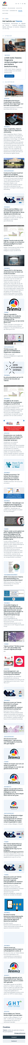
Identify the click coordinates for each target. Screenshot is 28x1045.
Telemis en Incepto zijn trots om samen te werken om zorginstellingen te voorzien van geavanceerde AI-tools (14, 766)
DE (22, 3)
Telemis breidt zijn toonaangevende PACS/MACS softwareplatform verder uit (13, 949)
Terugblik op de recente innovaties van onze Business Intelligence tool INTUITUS (13, 402)
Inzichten (19, 8)
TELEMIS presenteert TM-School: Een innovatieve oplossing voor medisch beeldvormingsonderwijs (12, 477)
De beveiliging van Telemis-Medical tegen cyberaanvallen (13, 1014)
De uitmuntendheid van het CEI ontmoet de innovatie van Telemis (13, 378)
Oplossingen (11, 8)
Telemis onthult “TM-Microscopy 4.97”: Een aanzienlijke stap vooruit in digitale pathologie (14, 647)
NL (25, 3)
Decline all (14, 1041)
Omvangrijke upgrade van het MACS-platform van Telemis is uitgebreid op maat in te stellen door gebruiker (13, 980)
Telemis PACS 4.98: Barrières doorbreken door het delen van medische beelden (13, 271)
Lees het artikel (9, 76)
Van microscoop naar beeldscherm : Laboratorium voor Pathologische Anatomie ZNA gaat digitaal (13, 741)
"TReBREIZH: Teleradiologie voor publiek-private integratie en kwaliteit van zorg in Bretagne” (14, 504)
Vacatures (5, 10)
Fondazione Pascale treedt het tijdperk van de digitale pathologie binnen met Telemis (13, 174)
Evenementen (13, 10)
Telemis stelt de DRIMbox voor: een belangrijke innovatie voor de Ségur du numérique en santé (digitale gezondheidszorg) (14, 211)
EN (16, 3)
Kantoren (5, 13)
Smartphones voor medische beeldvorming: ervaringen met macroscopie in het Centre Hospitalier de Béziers (13, 437)
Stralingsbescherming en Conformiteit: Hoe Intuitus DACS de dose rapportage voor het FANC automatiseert (13, 103)
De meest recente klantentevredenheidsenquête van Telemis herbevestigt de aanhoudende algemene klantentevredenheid (13, 918)
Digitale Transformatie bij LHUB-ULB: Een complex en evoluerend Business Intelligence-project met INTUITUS (14, 243)
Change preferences (19, 1033)
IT (20, 3)
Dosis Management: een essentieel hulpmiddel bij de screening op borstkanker (12, 672)
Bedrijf (4, 8)
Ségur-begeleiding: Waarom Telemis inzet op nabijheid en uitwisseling (13, 130)
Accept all (14, 1037)
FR (18, 3)
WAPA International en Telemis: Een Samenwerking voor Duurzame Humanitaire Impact (13, 578)
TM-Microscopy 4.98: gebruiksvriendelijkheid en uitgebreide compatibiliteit (12, 350)
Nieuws (20, 10)
